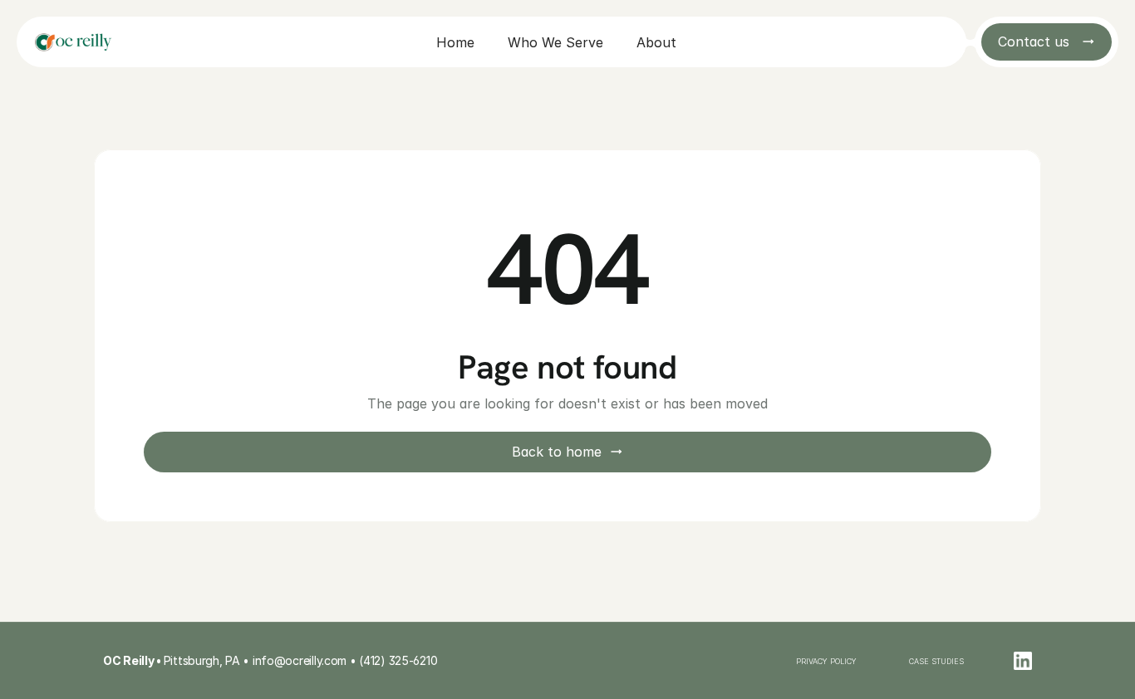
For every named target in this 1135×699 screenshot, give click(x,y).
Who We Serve (555, 42)
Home (455, 42)
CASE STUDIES (936, 661)
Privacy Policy (827, 661)
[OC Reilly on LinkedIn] (1023, 661)
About (656, 42)
